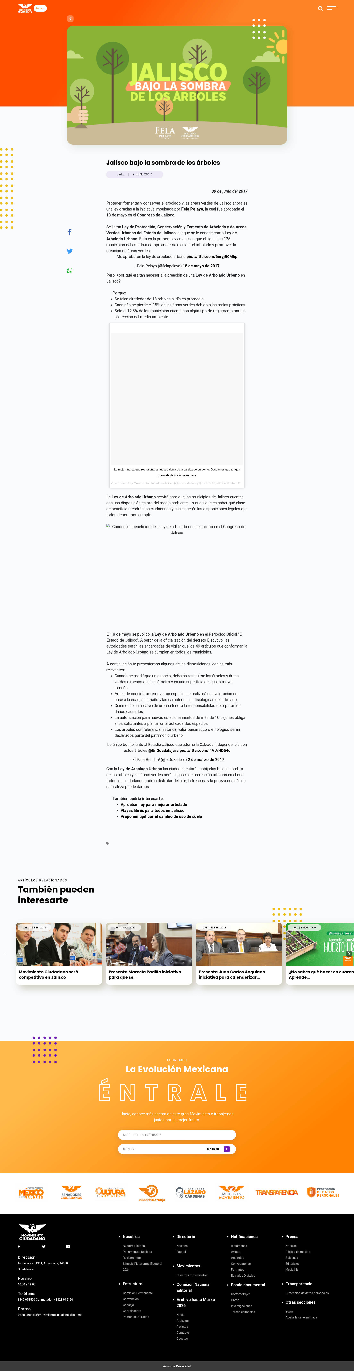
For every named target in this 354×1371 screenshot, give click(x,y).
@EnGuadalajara (163, 750)
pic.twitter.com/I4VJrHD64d (205, 750)
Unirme (213, 1149)
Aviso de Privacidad (177, 1366)
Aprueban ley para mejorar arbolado (154, 804)
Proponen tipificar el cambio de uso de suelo (161, 816)
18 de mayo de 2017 (201, 266)
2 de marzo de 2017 (206, 759)
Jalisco (40, 8)
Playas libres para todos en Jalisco (152, 810)
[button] (349, 953)
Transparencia (299, 1284)
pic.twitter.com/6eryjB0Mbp (212, 256)
